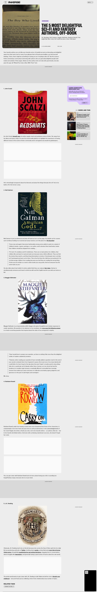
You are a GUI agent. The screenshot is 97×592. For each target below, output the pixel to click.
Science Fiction (8, 586)
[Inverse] (14, 2)
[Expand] (86, 571)
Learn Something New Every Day (75, 88)
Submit (84, 102)
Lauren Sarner (47, 46)
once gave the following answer (51, 328)
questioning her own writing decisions (30, 552)
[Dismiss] (95, 571)
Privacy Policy (80, 99)
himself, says (16, 136)
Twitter (23, 550)
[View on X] (32, 151)
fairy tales (47, 268)
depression (18, 554)
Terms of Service (73, 99)
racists (36, 550)
